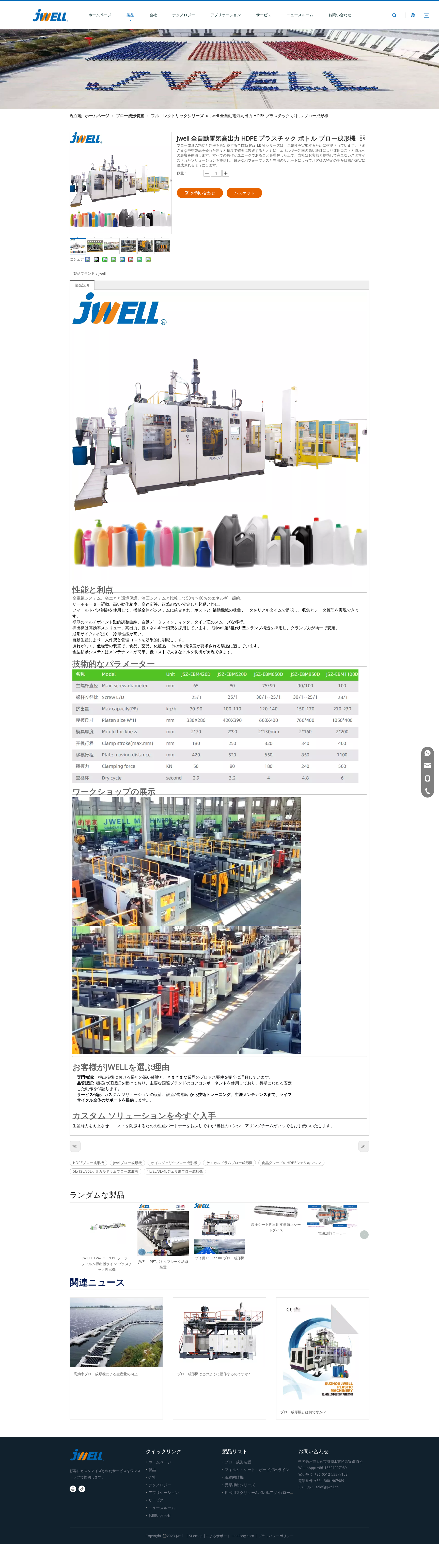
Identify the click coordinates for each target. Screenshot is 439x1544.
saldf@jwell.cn (327, 1487)
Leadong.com (242, 1535)
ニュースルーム (300, 14)
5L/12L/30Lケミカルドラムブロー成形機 (105, 1171)
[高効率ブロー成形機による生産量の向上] (116, 1332)
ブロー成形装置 (238, 1461)
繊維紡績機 (234, 1477)
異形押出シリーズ (240, 1484)
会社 (153, 14)
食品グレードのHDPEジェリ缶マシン (291, 1162)
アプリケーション (225, 14)
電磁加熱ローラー (332, 1233)
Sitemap (195, 1535)
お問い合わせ (339, 14)
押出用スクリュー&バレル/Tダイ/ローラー (261, 1492)
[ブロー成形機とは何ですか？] (322, 1351)
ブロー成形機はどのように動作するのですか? (213, 1373)
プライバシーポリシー (276, 1535)
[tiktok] (82, 1489)
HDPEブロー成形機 (88, 1162)
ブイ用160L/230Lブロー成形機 (219, 1258)
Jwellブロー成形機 (127, 1162)
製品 (130, 14)
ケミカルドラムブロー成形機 (229, 1162)
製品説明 (82, 285)
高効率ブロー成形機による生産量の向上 (106, 1373)
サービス (263, 14)
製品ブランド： (85, 273)
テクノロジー (183, 14)
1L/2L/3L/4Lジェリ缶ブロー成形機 (175, 1171)
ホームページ (99, 14)
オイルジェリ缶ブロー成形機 (174, 1162)
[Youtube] (73, 1489)
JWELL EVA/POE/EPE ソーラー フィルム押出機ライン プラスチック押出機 (106, 1264)
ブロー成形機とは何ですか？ (303, 1412)
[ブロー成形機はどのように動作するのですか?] (219, 1332)
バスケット (244, 193)
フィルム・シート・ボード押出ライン (257, 1469)
